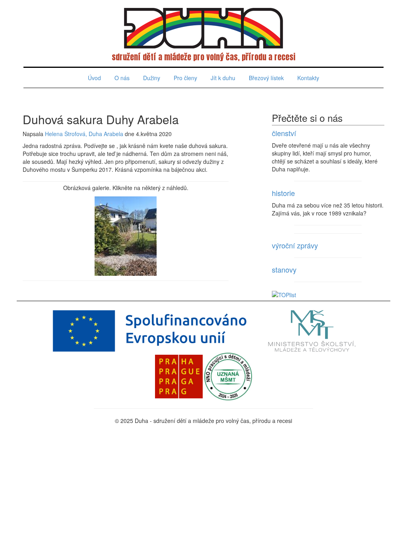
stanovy (284, 269)
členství (284, 133)
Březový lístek (266, 78)
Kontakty (308, 78)
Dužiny (151, 78)
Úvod (94, 78)
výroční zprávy (295, 245)
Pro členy (185, 78)
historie (283, 193)
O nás (122, 78)
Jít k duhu (223, 78)
